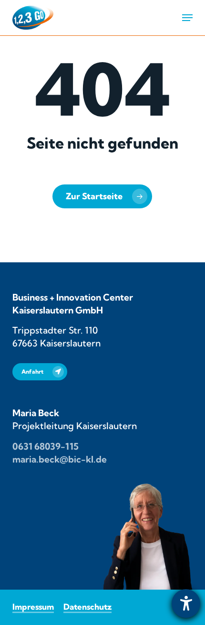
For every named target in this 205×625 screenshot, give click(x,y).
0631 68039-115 (45, 446)
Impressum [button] (33, 607)
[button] (187, 17)
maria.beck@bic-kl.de (59, 459)
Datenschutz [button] (87, 607)
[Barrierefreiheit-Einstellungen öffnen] (186, 603)
